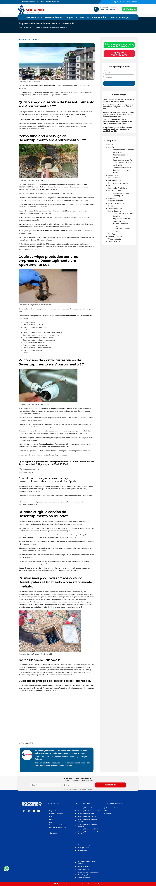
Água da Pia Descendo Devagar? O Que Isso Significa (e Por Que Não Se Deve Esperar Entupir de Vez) (118, 114)
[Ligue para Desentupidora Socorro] (99, 9)
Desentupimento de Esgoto (36, 481)
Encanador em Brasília (122, 167)
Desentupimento (45, 444)
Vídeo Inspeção (114, 239)
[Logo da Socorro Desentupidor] (31, 9)
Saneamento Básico (116, 208)
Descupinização (114, 178)
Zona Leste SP (114, 241)
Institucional (113, 198)
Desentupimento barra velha (29, 594)
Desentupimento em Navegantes (31, 592)
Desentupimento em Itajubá (75, 592)
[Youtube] (39, 811)
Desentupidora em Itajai (35, 489)
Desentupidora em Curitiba (49, 486)
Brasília (111, 147)
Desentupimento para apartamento (70, 597)
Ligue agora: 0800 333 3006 (53, 464)
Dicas (110, 185)
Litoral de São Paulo (116, 203)
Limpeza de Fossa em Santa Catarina (121, 219)
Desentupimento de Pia (122, 160)
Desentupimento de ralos (32, 332)
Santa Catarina (114, 211)
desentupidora (53, 408)
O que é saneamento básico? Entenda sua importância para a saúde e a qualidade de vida (117, 129)
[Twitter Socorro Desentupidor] (29, 811)
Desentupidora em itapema (55, 489)
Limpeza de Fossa (115, 201)
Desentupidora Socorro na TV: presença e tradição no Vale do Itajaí (118, 100)
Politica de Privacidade (86, 789)
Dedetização (113, 175)
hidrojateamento (88, 204)
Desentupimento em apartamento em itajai (40, 597)
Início (20, 27)
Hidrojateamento (115, 190)
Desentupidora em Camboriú (75, 489)
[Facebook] (34, 811)
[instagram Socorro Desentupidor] (24, 811)
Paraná (111, 206)
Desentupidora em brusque (29, 486)
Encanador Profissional (117, 188)
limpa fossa (73, 193)
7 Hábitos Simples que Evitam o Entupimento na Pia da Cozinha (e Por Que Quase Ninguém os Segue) (117, 122)
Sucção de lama (115, 236)
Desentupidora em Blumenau (70, 486)
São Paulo (112, 234)
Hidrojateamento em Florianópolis (121, 194)
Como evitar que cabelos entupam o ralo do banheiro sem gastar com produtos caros (118, 107)
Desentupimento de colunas (33, 340)
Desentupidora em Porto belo (29, 491)
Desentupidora (28, 27)
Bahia (110, 144)
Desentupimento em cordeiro (54, 592)
